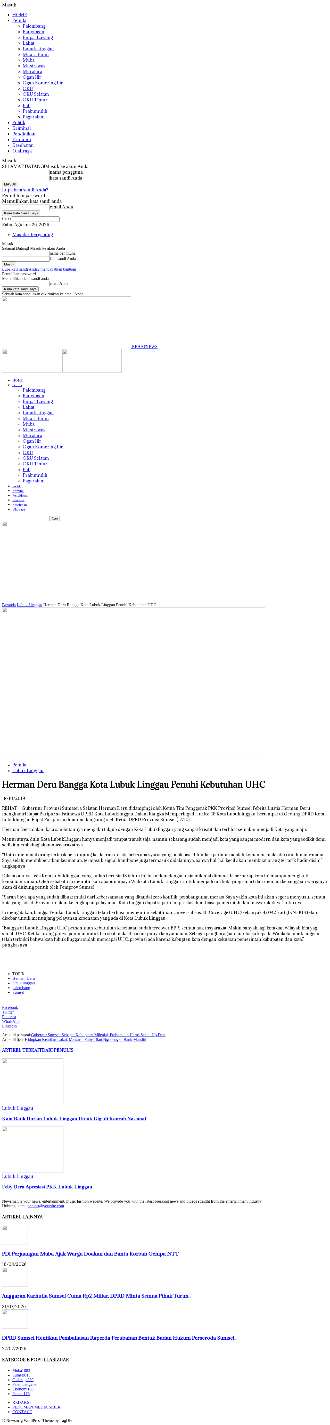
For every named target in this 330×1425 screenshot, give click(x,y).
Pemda (19, 20)
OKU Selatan (36, 94)
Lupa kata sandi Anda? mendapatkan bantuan (39, 269)
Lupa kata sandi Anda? (25, 190)
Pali (26, 105)
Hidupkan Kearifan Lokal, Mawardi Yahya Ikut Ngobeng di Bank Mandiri (85, 1039)
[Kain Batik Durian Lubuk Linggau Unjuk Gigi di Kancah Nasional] (32, 1103)
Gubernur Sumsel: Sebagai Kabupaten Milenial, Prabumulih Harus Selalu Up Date (98, 1035)
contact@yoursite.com (46, 1206)
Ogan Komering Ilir (43, 83)
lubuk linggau (23, 983)
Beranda (9, 605)
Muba (29, 60)
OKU (28, 88)
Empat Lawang (38, 37)
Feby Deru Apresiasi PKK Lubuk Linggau (47, 1186)
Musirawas (34, 66)
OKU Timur (35, 100)
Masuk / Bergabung (32, 234)
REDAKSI (21, 1402)
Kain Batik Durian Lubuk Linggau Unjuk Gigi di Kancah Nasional (74, 1118)
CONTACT (22, 1412)
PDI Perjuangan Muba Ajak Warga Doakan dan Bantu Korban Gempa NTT (90, 1253)
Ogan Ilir (32, 77)
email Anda (61, 207)
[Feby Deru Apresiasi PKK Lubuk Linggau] (32, 1171)
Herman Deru (23, 978)
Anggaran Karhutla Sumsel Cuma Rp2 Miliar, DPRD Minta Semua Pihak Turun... (97, 1295)
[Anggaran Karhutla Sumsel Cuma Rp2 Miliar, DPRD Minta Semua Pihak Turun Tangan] (15, 1285)
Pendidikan (24, 134)
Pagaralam (34, 117)
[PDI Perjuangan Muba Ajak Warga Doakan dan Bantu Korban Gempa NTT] (15, 1243)
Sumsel (18, 992)
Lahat (28, 43)
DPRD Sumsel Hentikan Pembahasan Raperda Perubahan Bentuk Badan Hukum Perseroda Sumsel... (119, 1337)
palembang (21, 987)
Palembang (34, 26)
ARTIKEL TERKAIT (22, 1050)
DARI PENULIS (57, 1050)
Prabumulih (35, 111)
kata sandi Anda (66, 178)
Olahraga (22, 151)
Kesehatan (23, 145)
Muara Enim (36, 54)
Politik (18, 122)
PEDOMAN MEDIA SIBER (36, 1407)
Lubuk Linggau (38, 49)
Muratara (32, 71)
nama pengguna (66, 172)
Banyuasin (33, 32)
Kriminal (21, 128)
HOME (19, 15)
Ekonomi (21, 139)
